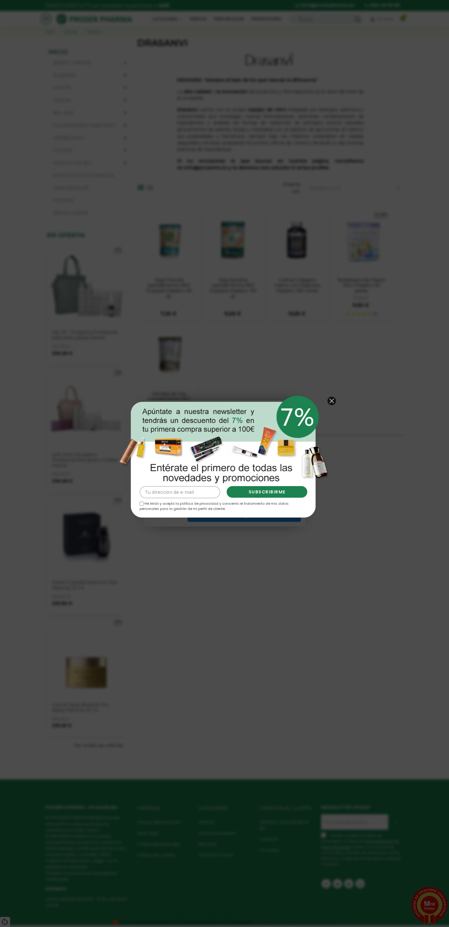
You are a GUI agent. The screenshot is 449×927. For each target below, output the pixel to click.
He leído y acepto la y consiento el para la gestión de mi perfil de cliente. (214, 506)
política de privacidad (199, 503)
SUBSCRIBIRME (267, 492)
